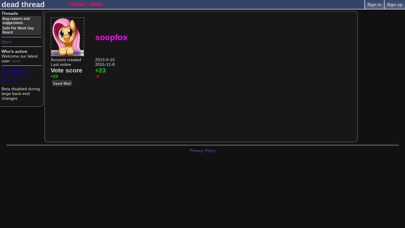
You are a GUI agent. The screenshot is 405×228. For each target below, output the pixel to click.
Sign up (395, 4)
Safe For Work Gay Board (18, 30)
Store (6, 41)
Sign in (374, 4)
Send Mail (62, 83)
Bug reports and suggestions (16, 21)
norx (16, 60)
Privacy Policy (203, 150)
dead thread (23, 4)
